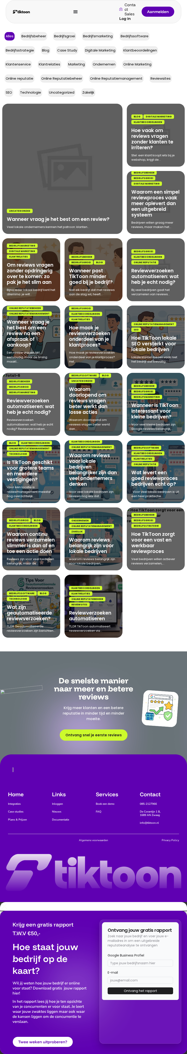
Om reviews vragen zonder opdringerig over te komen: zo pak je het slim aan (30, 273)
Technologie (18, 454)
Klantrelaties (18, 256)
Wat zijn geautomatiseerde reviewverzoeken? (29, 613)
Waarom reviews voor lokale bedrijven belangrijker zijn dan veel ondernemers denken (93, 469)
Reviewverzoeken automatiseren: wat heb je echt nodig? (155, 276)
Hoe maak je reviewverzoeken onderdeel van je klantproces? (89, 336)
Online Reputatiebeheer (25, 308)
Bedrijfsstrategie (146, 526)
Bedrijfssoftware (84, 375)
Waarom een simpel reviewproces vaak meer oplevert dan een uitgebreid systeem (155, 203)
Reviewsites (79, 604)
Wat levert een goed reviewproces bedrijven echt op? (154, 478)
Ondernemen (80, 520)
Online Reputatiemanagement (29, 313)
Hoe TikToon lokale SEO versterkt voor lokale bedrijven (154, 344)
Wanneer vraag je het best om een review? (58, 219)
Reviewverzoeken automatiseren (90, 616)
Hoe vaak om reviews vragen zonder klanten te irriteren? (152, 139)
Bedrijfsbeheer (144, 172)
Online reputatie (145, 262)
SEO (136, 329)
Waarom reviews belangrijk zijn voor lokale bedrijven (91, 545)
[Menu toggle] (75, 11)
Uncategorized (19, 211)
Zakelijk (77, 531)
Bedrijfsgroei (143, 178)
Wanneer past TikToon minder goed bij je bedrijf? (91, 276)
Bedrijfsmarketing (22, 245)
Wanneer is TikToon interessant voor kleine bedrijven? (154, 411)
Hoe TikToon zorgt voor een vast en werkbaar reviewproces (153, 543)
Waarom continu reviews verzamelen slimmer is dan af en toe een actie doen (31, 543)
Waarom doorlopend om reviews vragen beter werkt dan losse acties (88, 400)
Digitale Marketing (159, 116)
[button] (93, 906)
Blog (137, 116)
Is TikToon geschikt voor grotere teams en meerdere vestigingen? (30, 471)
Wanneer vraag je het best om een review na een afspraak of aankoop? (28, 333)
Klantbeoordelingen (148, 122)
